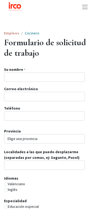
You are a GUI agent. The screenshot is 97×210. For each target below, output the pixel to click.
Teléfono (12, 108)
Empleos (11, 33)
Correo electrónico (21, 88)
